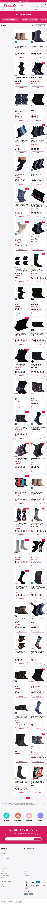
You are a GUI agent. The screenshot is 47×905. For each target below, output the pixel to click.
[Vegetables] (16, 692)
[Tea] (24, 531)
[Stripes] (27, 725)
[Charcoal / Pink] (18, 500)
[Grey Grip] (35, 562)
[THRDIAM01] (32, 692)
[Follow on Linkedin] (32, 894)
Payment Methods (28, 856)
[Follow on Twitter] (27, 894)
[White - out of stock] (32, 340)
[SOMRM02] (35, 372)
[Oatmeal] (24, 789)
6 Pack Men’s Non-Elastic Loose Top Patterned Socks (21, 428)
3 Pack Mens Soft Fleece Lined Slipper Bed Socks (36, 237)
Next (27, 798)
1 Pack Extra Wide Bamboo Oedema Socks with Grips (37, 555)
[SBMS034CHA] (35, 403)
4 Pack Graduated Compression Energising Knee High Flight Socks (38, 587)
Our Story (26, 871)
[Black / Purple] (27, 500)
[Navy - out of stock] (27, 562)
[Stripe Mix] (24, 725)
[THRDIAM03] (38, 692)
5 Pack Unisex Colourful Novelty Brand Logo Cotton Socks (37, 782)
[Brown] (40, 54)
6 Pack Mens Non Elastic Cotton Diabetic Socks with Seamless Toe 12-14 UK (37, 492)
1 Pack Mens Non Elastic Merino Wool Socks (20, 555)
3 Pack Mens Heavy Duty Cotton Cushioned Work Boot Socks (21, 397)
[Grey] (21, 180)
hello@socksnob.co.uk (7, 856)
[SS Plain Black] (43, 757)
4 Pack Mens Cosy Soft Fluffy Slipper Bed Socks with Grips (21, 459)
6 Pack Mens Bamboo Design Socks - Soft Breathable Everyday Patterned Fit (37, 205)
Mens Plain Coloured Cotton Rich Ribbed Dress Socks (21, 334)
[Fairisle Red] (35, 660)
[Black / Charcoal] (24, 500)
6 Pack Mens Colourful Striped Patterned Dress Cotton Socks (38, 750)
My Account (26, 851)
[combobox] (26, 5)
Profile (25, 862)
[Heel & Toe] (32, 213)
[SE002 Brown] (21, 116)
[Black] (18, 54)
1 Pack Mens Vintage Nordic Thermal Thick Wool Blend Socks (37, 652)
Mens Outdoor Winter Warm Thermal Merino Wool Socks (21, 782)
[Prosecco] (21, 531)
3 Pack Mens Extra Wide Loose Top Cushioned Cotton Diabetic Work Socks (38, 428)
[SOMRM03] (38, 372)
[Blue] (24, 54)
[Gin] (18, 531)
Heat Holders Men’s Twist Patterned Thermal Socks (37, 524)
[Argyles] (24, 627)
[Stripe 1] (16, 627)
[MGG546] (16, 434)
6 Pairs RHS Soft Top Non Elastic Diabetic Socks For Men (21, 684)
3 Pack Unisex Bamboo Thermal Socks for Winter (20, 365)
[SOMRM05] (43, 372)
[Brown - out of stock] (38, 180)
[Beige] (16, 54)
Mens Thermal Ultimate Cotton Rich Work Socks (20, 652)
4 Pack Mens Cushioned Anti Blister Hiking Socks (37, 396)
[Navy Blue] (40, 180)
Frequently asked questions (30, 860)
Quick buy (21, 57)
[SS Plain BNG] (40, 757)
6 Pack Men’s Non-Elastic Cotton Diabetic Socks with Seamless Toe (21, 46)
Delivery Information (28, 854)
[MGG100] (32, 309)
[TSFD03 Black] (38, 149)
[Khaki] (21, 213)
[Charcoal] (38, 278)
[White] (27, 54)
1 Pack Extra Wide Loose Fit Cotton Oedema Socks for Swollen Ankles (21, 238)
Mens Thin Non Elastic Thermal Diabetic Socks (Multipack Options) (36, 685)
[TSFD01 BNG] (32, 149)
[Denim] (40, 278)
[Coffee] (16, 531)
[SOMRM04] (40, 372)
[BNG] (32, 54)
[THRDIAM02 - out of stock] (35, 692)
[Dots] (16, 725)
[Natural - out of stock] (38, 595)
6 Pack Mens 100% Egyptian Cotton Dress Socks (37, 108)
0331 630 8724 (6, 858)
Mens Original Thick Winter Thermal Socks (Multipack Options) (37, 270)
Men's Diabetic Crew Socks (10, 19)
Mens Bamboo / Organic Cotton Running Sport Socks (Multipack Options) (21, 270)
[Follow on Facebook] (25, 894)
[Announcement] (23, 1)
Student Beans (4, 886)
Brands (2, 877)
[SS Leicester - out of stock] (38, 757)
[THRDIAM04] (40, 692)
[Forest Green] (43, 278)
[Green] (18, 213)
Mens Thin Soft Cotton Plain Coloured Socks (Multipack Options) (21, 109)
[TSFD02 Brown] (35, 149)
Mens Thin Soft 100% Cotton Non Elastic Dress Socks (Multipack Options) (37, 141)
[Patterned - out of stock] (40, 213)
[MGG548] (21, 434)
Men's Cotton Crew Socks (30, 19)
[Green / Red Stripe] (24, 467)
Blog (25, 873)
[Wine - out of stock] (27, 531)
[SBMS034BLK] (32, 403)
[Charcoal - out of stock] (21, 562)
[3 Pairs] (32, 467)
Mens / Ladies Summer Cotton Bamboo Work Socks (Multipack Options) (37, 79)
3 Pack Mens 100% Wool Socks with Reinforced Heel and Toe (21, 205)
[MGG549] (24, 434)
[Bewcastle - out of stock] (35, 531)
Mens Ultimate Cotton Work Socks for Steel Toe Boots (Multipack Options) (21, 79)
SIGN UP (38, 839)
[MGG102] (38, 309)
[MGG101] (35, 309)
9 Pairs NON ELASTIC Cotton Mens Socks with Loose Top (37, 334)
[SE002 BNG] (16, 116)
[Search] (36, 5)
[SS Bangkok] (32, 757)
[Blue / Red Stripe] (18, 467)
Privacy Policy (4, 873)
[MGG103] (40, 309)
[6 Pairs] (35, 467)
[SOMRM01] (32, 372)
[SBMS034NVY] (38, 403)
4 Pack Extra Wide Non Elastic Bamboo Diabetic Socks (21, 141)
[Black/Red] (16, 500)
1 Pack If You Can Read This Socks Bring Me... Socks (21, 524)
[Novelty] (38, 213)
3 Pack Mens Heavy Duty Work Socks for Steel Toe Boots (21, 749)
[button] (17, 51)
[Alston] (32, 531)
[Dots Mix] (21, 725)
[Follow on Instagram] (30, 894)
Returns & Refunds (28, 858)
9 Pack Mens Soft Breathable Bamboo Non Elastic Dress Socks (21, 717)
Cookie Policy (4, 871)
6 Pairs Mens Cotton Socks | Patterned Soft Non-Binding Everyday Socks (21, 620)
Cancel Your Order (28, 864)
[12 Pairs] (38, 467)
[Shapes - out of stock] (21, 627)
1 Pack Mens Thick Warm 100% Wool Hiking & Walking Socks (38, 717)
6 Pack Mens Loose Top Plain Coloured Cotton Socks (37, 302)
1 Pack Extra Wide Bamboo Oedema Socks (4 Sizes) (21, 173)
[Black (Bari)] (38, 531)
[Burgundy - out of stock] (18, 562)
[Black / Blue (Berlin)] (43, 531)
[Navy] (24, 180)
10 (23, 798)
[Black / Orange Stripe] (16, 467)
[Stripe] (35, 213)
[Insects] (18, 692)
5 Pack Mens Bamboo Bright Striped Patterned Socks (21, 492)
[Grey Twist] (27, 789)
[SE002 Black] (18, 116)
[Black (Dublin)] (40, 531)
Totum (2, 884)
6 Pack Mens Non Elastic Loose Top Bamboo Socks (37, 365)
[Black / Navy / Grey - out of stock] (18, 372)
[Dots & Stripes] (18, 725)
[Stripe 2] (18, 627)
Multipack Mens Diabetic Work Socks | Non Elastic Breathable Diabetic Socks (38, 460)
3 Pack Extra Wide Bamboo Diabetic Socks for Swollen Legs (37, 46)
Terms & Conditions (5, 875)
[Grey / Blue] (21, 467)
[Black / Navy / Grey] (21, 54)
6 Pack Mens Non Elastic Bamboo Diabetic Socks (36, 173)
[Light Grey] (21, 340)
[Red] (27, 595)
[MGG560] (27, 434)
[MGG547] (18, 434)
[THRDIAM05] (43, 692)
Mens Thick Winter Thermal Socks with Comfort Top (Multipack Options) (21, 587)
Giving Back (26, 875)
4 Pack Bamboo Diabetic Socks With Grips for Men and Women (38, 620)
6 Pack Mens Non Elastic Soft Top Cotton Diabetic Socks (21, 302)
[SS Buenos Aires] (35, 757)
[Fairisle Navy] (32, 660)
